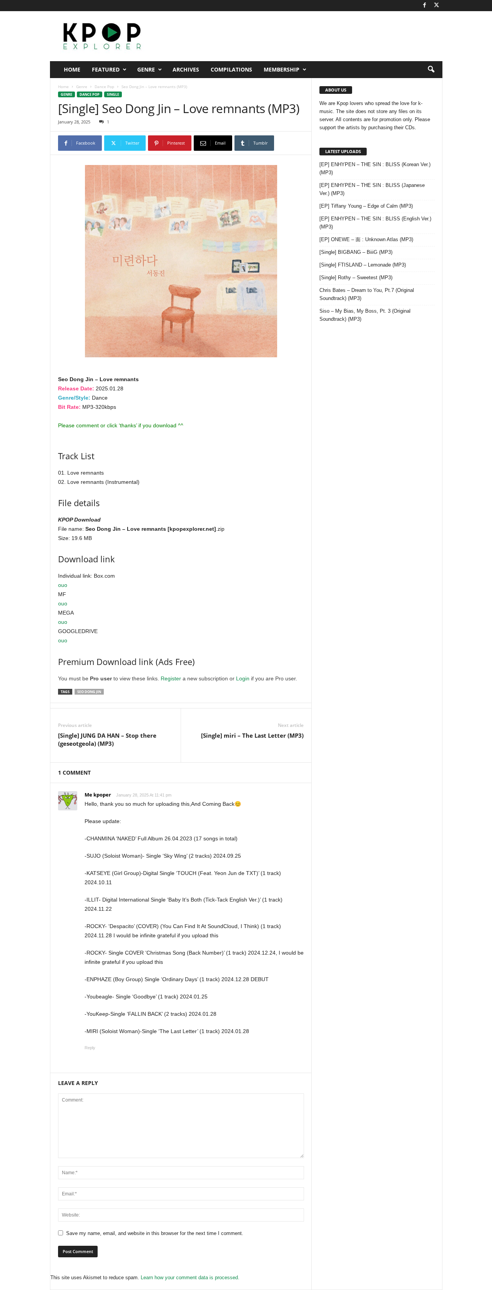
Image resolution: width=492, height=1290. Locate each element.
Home (72, 69)
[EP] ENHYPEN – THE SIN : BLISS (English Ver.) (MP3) (375, 223)
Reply (90, 1047)
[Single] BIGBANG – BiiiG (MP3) (355, 252)
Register (171, 678)
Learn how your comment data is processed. (190, 1277)
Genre (146, 69)
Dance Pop (104, 86)
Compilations (231, 69)
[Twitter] (436, 5)
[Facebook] (424, 5)
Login (242, 678)
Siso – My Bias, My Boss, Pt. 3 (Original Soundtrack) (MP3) (365, 315)
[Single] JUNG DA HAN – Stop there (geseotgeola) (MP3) (107, 739)
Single (113, 94)
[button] (430, 69)
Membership (281, 69)
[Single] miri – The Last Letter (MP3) (252, 735)
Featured (106, 69)
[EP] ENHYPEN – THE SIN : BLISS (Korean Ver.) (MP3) (374, 168)
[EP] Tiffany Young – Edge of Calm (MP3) (366, 206)
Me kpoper (98, 794)
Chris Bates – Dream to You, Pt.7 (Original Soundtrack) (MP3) (366, 294)
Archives (186, 69)
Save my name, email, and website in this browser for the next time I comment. (154, 1233)
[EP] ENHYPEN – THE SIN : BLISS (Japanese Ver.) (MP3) (372, 189)
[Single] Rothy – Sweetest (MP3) (355, 277)
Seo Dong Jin (89, 691)
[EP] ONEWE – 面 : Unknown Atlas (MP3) (366, 239)
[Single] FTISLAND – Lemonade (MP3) (362, 265)
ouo (62, 585)
